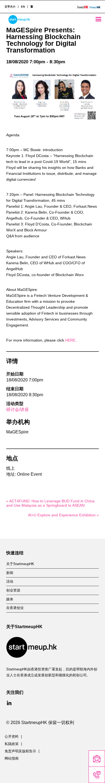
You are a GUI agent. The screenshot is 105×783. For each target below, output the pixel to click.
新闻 (9, 573)
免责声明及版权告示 (20, 751)
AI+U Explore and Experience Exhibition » (63, 515)
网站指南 (12, 758)
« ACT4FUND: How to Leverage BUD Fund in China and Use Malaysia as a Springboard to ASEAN (50, 503)
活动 (9, 581)
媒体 (9, 599)
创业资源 (13, 590)
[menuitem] (22, 6)
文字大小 (10, 6)
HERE (70, 340)
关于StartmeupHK (20, 564)
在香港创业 (15, 608)
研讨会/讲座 (17, 409)
